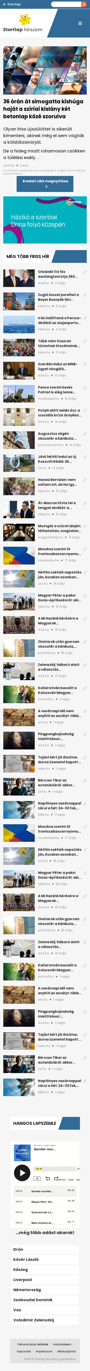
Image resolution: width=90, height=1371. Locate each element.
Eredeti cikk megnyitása (45, 181)
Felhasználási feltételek (33, 1344)
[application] (45, 220)
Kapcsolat (24, 1351)
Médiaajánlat (66, 1351)
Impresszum (44, 1351)
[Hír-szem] (25, 23)
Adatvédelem (62, 1344)
